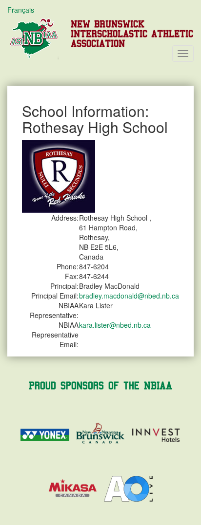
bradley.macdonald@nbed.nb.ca (129, 295)
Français (20, 10)
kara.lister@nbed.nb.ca (115, 325)
